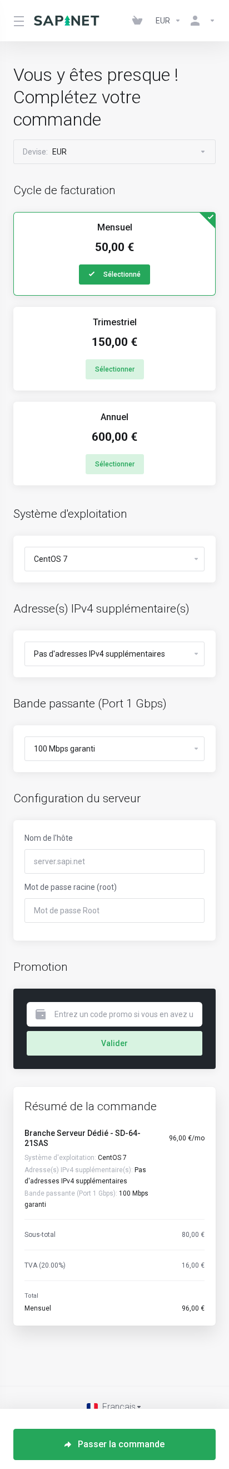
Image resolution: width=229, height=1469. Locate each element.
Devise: (45, 151)
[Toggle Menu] (17, 20)
